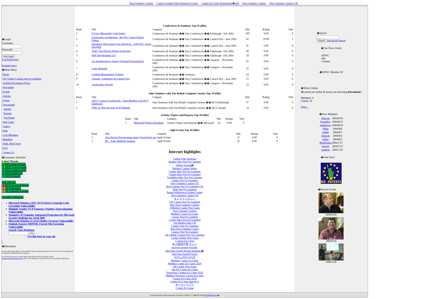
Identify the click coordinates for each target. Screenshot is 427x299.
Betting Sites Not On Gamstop (185, 161)
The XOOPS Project (211, 295)
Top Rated (9, 117)
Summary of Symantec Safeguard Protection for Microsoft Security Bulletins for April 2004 (41, 216)
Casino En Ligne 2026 (185, 278)
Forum (6, 100)
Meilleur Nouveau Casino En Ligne (184, 275)
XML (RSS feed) (12, 143)
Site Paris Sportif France (184, 254)
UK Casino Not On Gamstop (184, 201)
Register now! (9, 65)
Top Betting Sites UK (184, 223)
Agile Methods (99, 68)
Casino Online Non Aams (184, 237)
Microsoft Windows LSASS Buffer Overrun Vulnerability (41, 221)
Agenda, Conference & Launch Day (111, 78)
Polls (5, 130)
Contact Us (8, 152)
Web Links (8, 122)
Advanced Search (336, 40)
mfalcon (325, 118)
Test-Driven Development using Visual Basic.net (130, 137)
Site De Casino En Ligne (184, 269)
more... (304, 107)
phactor (325, 146)
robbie (325, 132)
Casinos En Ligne (184, 241)
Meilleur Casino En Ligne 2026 (184, 263)
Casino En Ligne (185, 288)
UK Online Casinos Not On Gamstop (184, 235)
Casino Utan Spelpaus (184, 158)
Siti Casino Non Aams (184, 266)
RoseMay (325, 121)
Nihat (325, 128)
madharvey (325, 125)
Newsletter (8, 87)
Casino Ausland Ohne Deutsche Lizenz (177, 3)
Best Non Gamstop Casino (185, 229)
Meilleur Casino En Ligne (184, 213)
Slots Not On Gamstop (185, 189)
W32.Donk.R (11, 181)
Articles (7, 96)
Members (7, 139)
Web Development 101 (104, 55)
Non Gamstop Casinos (141, 3)
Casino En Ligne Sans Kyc (184, 281)
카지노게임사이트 (184, 257)
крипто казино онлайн (184, 247)
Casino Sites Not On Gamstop (185, 171)
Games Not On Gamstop (185, 180)
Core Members (10, 135)
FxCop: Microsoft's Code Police (108, 33)
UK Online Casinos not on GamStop (22, 78)
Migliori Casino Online (184, 168)
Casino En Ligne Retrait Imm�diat (220, 3)
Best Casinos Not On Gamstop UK (184, 186)
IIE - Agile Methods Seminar (120, 141)
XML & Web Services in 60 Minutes (111, 107)
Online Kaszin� (185, 165)
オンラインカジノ (184, 198)
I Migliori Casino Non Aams (185, 207)
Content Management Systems (108, 74)
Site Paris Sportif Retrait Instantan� (185, 251)
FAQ (5, 148)
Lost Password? (10, 59)
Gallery (6, 126)
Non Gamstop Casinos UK (283, 3)
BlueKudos (326, 142)
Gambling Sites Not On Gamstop (184, 177)
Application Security (102, 84)
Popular (8, 113)
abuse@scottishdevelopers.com (12, 258)
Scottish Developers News (16, 83)
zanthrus (325, 149)
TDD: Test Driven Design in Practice (111, 51)
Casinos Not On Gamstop (184, 225)
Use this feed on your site (42, 236)
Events (6, 91)
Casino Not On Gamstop (185, 217)
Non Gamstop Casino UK (184, 195)
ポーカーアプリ (184, 284)
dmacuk (325, 135)
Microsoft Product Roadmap (149, 122)
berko (326, 139)
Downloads (9, 104)
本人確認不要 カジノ (184, 244)
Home (6, 74)
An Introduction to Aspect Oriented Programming (118, 61)
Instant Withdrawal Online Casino (184, 192)
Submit (7, 109)
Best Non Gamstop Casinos (184, 205)
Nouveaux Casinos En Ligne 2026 (184, 272)
